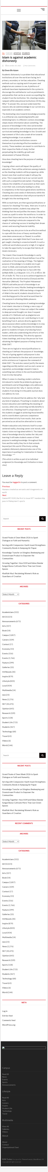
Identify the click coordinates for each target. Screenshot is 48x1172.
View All (5, 1126)
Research (6, 713)
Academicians (8, 612)
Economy (6, 649)
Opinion (5, 708)
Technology (7, 731)
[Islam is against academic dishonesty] (2, 66)
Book (4, 630)
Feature (9, 53)
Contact (5, 1145)
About (4, 1142)
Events (5, 653)
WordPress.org (8, 1025)
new (4, 695)
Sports (5, 718)
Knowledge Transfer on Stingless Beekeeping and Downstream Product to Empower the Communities (23, 555)
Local (4, 685)
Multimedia (7, 690)
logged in (17, 482)
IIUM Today (7, 1159)
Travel (5, 736)
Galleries (6, 667)
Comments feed (8, 1020)
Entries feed (7, 1016)
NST (4, 704)
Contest (5, 644)
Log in (4, 1011)
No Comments (30, 66)
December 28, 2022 (14, 66)
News (4, 699)
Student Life (7, 722)
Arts (4, 626)
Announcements (9, 621)
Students (26, 53)
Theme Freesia (27, 1159)
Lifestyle (17, 53)
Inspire (5, 676)
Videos (5, 741)
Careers (5, 640)
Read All (5, 1074)
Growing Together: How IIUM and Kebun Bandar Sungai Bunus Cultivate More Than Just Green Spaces (22, 566)
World (5, 745)
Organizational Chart (10, 1147)
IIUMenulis (7, 672)
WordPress (37, 1159)
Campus (5, 635)
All (3, 53)
